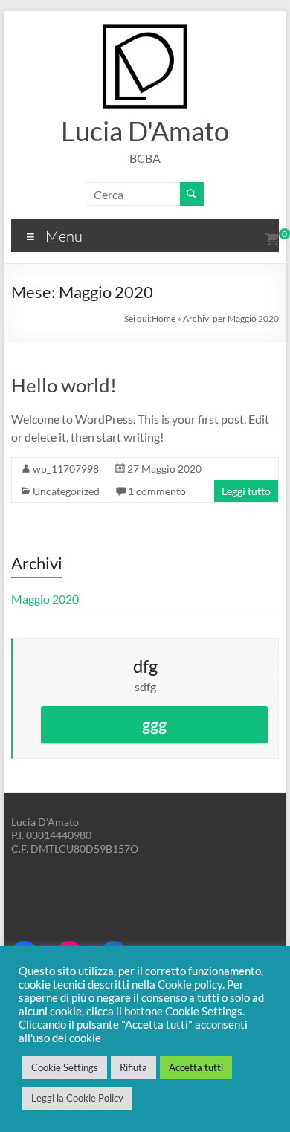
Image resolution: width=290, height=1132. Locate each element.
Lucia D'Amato (145, 130)
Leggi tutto (246, 491)
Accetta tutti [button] (196, 1067)
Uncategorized (66, 491)
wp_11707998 (66, 468)
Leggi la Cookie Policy (77, 1098)
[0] (272, 239)
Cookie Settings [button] (64, 1067)
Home (163, 318)
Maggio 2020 (45, 599)
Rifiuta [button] (133, 1067)
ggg (154, 724)
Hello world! (64, 385)
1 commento (157, 491)
